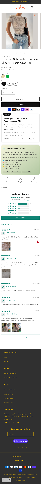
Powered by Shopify (22, 474)
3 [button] (21, 337)
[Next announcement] (37, 2)
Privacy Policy (8, 403)
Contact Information (10, 378)
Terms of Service (9, 390)
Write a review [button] (20, 218)
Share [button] (5, 187)
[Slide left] (16, 53)
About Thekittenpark (10, 373)
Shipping (3, 69)
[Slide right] (25, 53)
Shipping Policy (9, 394)
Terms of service (20, 477)
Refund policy (33, 474)
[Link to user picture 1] (6, 246)
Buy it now (21, 105)
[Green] (7, 76)
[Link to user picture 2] (16, 327)
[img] (5, 230)
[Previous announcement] (3, 2)
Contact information (21, 480)
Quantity (4, 88)
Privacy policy (11, 477)
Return (7, 182)
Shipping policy (31, 477)
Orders (6, 357)
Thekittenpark (12, 474)
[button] (4, 7)
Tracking (34, 182)
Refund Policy (8, 398)
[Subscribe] (31, 434)
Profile (6, 361)
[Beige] (3, 76)
